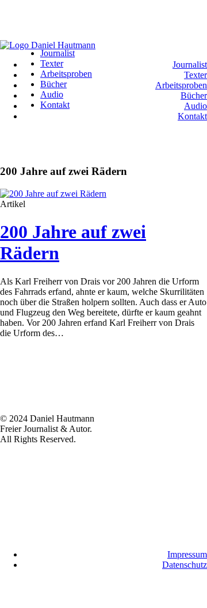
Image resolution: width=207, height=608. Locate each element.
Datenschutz (184, 565)
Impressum (187, 554)
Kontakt (192, 116)
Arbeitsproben (181, 85)
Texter (195, 75)
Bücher (194, 95)
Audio (195, 106)
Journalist (189, 64)
